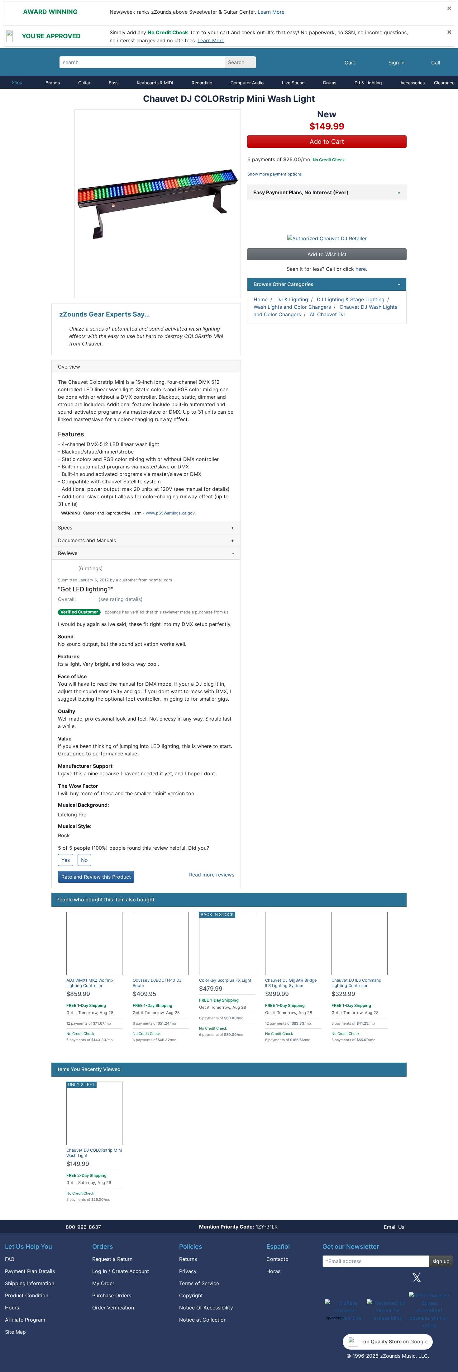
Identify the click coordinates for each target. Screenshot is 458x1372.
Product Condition (26, 1295)
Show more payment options (274, 174)
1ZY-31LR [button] (238, 1227)
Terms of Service (199, 1283)
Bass (113, 82)
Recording (202, 82)
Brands (52, 82)
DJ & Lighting (368, 82)
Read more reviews (211, 875)
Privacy (188, 1271)
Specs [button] (146, 527)
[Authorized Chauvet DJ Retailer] (327, 238)
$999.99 (277, 994)
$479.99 (210, 988)
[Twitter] (417, 1280)
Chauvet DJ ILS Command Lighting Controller (356, 983)
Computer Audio (247, 82)
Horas (273, 1271)
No (84, 860)
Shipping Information (29, 1283)
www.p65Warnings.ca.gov (170, 513)
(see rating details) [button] (120, 599)
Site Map (15, 1332)
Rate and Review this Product (96, 877)
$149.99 (77, 1164)
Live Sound (293, 82)
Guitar (84, 82)
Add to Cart (327, 141)
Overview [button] (146, 366)
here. (361, 269)
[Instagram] (387, 1280)
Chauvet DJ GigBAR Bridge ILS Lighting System (291, 983)
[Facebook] (358, 1280)
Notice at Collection (203, 1320)
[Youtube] (446, 1280)
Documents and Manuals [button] (146, 540)
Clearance (444, 82)
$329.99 (343, 994)
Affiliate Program (25, 1320)
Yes (65, 860)
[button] (158, 204)
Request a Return (112, 1259)
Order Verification (113, 1307)
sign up (441, 1261)
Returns (188, 1259)
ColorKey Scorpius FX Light (225, 980)
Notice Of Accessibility (206, 1307)
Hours (12, 1307)
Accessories (412, 82)
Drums (329, 82)
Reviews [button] (146, 553)
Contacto (277, 1259)
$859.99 (78, 994)
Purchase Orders (111, 1295)
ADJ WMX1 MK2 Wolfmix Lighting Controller (89, 983)
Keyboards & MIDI (155, 82)
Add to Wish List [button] (327, 254)
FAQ (9, 1259)
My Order (103, 1283)
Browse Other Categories (327, 284)
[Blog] (329, 1280)
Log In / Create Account (120, 1271)
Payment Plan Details (30, 1271)
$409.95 (144, 994)
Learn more (271, 12)
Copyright (191, 1295)
